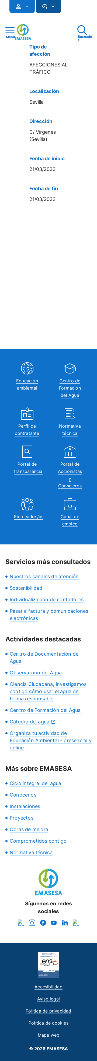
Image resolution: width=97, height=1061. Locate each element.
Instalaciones (25, 806)
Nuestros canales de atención (44, 576)
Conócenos (23, 795)
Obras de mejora (29, 829)
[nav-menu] (24, 6)
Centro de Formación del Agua (70, 388)
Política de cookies (48, 1023)
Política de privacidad (48, 1011)
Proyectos (21, 818)
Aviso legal (48, 999)
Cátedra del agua (29, 721)
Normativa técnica (31, 852)
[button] (71, 8)
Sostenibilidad (26, 588)
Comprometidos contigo (38, 841)
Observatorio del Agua (36, 672)
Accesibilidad (48, 986)
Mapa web (49, 1035)
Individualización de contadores (47, 599)
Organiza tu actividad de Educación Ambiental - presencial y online (51, 740)
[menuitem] (22, 6)
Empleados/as (28, 516)
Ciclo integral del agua (35, 783)
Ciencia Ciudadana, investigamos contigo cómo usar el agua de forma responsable (48, 691)
